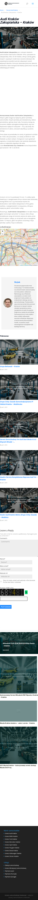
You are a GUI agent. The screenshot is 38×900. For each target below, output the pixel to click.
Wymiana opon (9, 871)
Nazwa (2, 559)
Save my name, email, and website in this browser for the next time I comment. (19, 581)
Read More (6, 650)
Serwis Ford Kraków (11, 839)
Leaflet (21, 265)
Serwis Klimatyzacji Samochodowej (15, 868)
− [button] (2, 234)
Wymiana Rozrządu (11, 874)
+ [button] (2, 231)
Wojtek (17, 282)
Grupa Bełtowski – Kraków (10, 366)
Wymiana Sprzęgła (10, 877)
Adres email (4, 566)
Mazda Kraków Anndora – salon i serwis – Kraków (17, 723)
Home (2, 10)
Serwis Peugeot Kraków (12, 848)
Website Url (4, 573)
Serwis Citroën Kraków (12, 856)
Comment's (3, 538)
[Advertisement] (19, 92)
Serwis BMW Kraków (11, 836)
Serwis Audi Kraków (12, 10)
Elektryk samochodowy (12, 865)
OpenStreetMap (28, 265)
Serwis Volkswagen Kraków (13, 853)
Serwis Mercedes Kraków (12, 842)
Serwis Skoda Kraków (11, 850)
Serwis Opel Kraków (11, 845)
